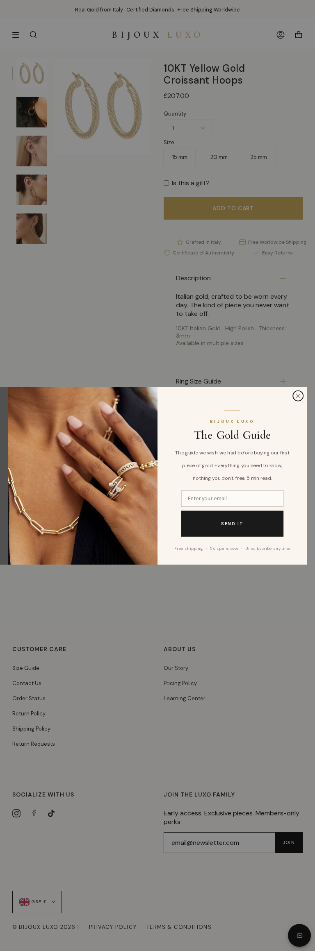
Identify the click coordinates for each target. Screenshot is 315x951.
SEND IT (232, 523)
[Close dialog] (298, 395)
